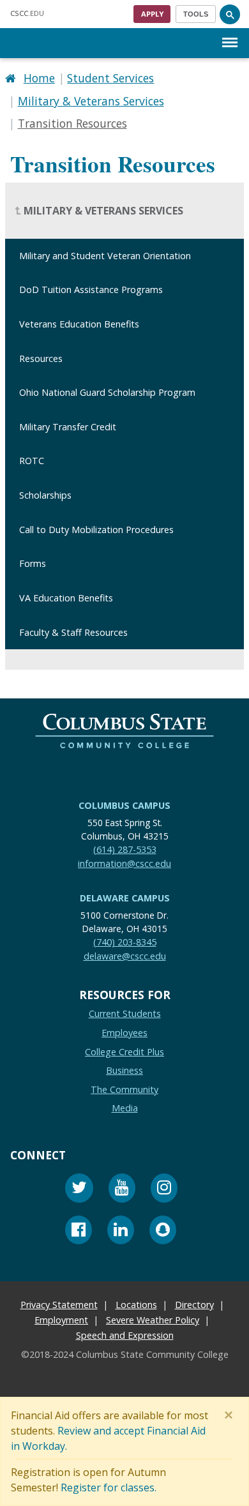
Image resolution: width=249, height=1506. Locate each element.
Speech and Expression (125, 1336)
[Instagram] (164, 1190)
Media (125, 1109)
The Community (124, 1089)
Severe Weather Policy (152, 1320)
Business (124, 1070)
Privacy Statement (59, 1305)
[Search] (230, 14)
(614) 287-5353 (124, 849)
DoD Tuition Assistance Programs (91, 289)
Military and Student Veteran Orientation (105, 255)
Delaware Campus (125, 898)
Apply (152, 14)
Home (39, 78)
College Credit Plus (124, 1052)
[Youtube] (122, 1190)
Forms (32, 563)
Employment (61, 1320)
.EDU (27, 13)
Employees (124, 1033)
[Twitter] (79, 1190)
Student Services (110, 78)
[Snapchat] (163, 1232)
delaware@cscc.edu (125, 956)
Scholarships (45, 495)
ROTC (31, 461)
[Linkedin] (121, 1232)
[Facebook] (78, 1232)
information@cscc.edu (124, 863)
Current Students (125, 1014)
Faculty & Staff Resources (73, 632)
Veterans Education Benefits (79, 324)
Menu (230, 32)
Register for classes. (108, 1487)
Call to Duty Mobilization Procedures (96, 529)
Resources (41, 358)
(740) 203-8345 (124, 942)
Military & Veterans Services (91, 101)
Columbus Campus (124, 805)
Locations (136, 1305)
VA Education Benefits (66, 598)
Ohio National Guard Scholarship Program (107, 392)
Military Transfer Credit (67, 426)
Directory (194, 1305)
